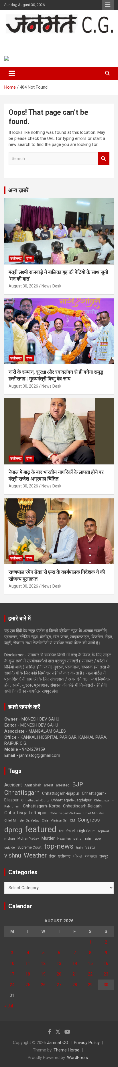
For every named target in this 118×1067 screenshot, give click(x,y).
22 (90, 974)
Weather (35, 855)
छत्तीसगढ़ (15, 258)
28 (74, 984)
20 (59, 974)
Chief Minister (93, 813)
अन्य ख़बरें (18, 190)
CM (72, 820)
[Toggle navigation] (11, 73)
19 (43, 974)
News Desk (51, 286)
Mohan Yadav (28, 839)
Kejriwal (103, 831)
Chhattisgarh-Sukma (65, 813)
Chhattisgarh (22, 792)
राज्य (29, 258)
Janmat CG (26, 40)
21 (74, 974)
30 (106, 984)
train (79, 847)
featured (40, 829)
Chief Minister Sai (54, 820)
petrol (77, 839)
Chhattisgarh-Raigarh (82, 806)
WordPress (77, 1057)
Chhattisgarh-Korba (41, 806)
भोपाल (77, 856)
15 (90, 963)
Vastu (90, 847)
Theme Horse (66, 1050)
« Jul (8, 1006)
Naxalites (64, 839)
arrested (63, 785)
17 (12, 974)
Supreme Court (29, 847)
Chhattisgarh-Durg (35, 800)
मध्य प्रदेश (91, 856)
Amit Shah (32, 785)
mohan (9, 839)
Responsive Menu (108, 5)
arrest (48, 785)
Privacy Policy (87, 1042)
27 (59, 984)
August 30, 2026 (23, 286)
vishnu (12, 855)
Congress (89, 820)
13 (59, 963)
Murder (48, 838)
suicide (9, 847)
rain (88, 839)
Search (103, 158)
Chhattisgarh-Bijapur (60, 793)
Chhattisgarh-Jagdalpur (71, 800)
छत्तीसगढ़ (64, 856)
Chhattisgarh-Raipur (25, 813)
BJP (77, 784)
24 (12, 984)
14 (74, 963)
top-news (59, 846)
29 (90, 984)
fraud (70, 831)
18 (27, 974)
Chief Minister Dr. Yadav (21, 820)
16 (106, 963)
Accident (13, 785)
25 (27, 984)
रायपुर (103, 856)
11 (27, 963)
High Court (86, 831)
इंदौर (52, 856)
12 (43, 963)
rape (97, 838)
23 (106, 974)
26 (43, 984)
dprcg (13, 830)
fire (61, 831)
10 (12, 963)
